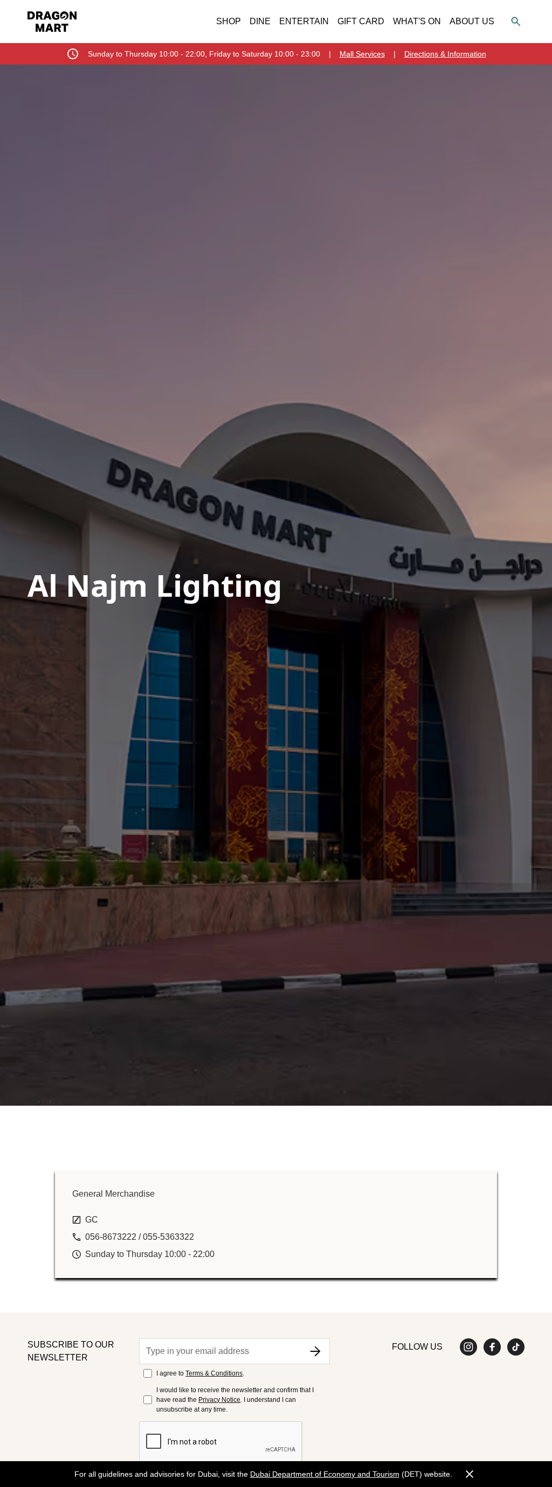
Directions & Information (445, 54)
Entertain (304, 21)
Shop (228, 21)
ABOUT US (472, 21)
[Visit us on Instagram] (468, 1347)
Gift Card (360, 21)
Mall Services (362, 54)
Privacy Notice (219, 1400)
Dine (260, 21)
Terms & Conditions (214, 1373)
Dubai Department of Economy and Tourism (324, 1474)
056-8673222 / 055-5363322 (139, 1236)
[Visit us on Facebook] (492, 1347)
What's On (417, 21)
